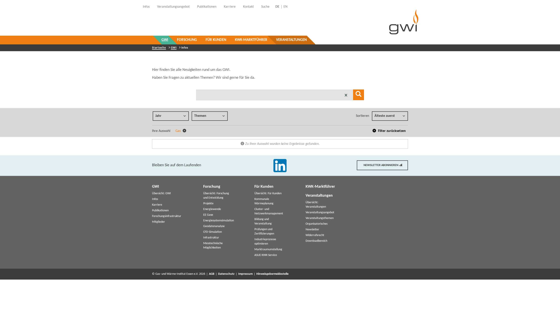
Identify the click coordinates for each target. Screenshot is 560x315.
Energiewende (212, 209)
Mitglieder (158, 222)
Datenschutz (226, 274)
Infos (155, 199)
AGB (211, 274)
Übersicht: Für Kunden (268, 193)
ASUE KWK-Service (265, 255)
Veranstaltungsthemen (320, 218)
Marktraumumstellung (268, 249)
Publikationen (160, 210)
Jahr (158, 116)
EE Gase (208, 215)
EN (285, 7)
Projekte (208, 203)
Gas (178, 131)
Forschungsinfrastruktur (166, 216)
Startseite (159, 47)
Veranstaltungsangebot (320, 212)
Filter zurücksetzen (391, 131)
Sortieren (362, 116)
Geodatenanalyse (214, 226)
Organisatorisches (316, 224)
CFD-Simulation (212, 232)
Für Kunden (216, 40)
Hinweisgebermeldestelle (272, 274)
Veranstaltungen (291, 40)
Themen (200, 116)
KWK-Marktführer (251, 40)
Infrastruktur (211, 237)
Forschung (187, 40)
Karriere (157, 204)
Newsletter (312, 229)
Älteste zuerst (384, 116)
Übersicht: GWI (161, 193)
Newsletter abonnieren (381, 165)
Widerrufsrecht (315, 235)
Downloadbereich (316, 241)
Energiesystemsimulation (218, 220)
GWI (164, 40)
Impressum (245, 274)
